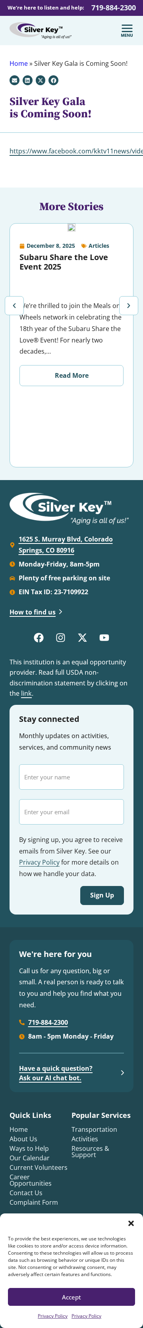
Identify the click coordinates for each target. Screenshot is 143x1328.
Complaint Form (34, 1202)
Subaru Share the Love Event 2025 (63, 262)
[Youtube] (104, 637)
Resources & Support (90, 1151)
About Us (23, 1139)
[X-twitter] (83, 637)
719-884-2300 (113, 7)
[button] (131, 1223)
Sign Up (102, 895)
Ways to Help (29, 1148)
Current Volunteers (39, 1167)
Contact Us (26, 1193)
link (26, 693)
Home (19, 63)
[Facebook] (39, 637)
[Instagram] (61, 637)
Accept (71, 1297)
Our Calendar (30, 1158)
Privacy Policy (53, 1316)
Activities (85, 1139)
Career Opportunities (31, 1180)
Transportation (94, 1129)
